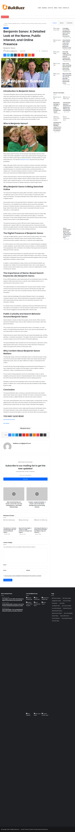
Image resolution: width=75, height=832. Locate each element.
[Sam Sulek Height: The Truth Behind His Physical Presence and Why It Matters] (57, 54)
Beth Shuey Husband (56, 598)
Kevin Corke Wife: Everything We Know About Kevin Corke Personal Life (67, 66)
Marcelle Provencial (67, 608)
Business (44, 7)
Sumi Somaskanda (56, 618)
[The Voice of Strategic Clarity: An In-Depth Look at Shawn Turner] (45, 657)
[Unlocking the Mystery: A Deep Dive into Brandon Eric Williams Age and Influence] (41, 523)
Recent (62, 23)
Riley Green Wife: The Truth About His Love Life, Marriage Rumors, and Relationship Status (67, 78)
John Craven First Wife (66, 605)
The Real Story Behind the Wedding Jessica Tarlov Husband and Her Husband (57, 126)
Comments (69, 23)
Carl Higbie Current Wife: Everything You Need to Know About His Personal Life (66, 32)
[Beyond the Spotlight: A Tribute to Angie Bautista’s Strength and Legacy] (25, 523)
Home (39, 7)
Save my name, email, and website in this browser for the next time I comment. (23, 575)
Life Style (50, 7)
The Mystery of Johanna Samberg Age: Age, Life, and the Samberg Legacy (9, 530)
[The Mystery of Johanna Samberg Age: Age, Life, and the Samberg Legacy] (10, 523)
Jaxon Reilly (61, 603)
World (55, 7)
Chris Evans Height (67, 600)
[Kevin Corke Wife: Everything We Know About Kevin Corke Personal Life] (57, 65)
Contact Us (66, 7)
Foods (60, 7)
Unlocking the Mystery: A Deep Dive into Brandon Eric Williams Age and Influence (40, 530)
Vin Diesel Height (55, 620)
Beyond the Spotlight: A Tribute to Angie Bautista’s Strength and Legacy (25, 530)
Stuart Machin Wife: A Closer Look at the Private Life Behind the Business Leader (67, 44)
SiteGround (45, 829)
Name (5, 564)
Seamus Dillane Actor (64, 615)
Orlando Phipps (55, 615)
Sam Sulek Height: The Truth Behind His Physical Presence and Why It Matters (67, 55)
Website (28, 570)
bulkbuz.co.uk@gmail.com (11, 51)
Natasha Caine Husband (57, 613)
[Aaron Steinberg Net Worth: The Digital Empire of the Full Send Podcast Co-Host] (67, 171)
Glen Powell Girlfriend (9, 419)
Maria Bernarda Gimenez (57, 610)
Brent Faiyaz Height (67, 598)
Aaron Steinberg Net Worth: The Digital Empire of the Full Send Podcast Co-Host (67, 232)
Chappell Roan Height (56, 600)
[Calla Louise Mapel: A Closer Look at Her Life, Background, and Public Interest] (37, 715)
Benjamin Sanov (25, 159)
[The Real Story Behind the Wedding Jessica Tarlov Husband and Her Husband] (57, 118)
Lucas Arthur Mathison (56, 608)
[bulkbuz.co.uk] (13, 8)
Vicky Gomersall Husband (67, 618)
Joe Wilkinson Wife (56, 605)
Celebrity (10, 23)
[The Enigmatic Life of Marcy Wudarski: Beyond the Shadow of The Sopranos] (29, 768)
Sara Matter (6, 423)
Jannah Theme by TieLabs (27, 829)
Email (5, 570)
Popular (55, 23)
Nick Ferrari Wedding (68, 613)
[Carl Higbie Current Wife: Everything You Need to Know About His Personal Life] (57, 30)
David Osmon (54, 603)
